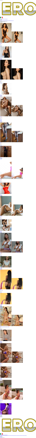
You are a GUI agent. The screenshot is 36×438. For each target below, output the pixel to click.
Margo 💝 (1, 43)
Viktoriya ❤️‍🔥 (1, 363)
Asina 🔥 (1, 80)
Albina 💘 (1, 216)
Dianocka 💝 (1, 400)
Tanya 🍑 (1, 253)
